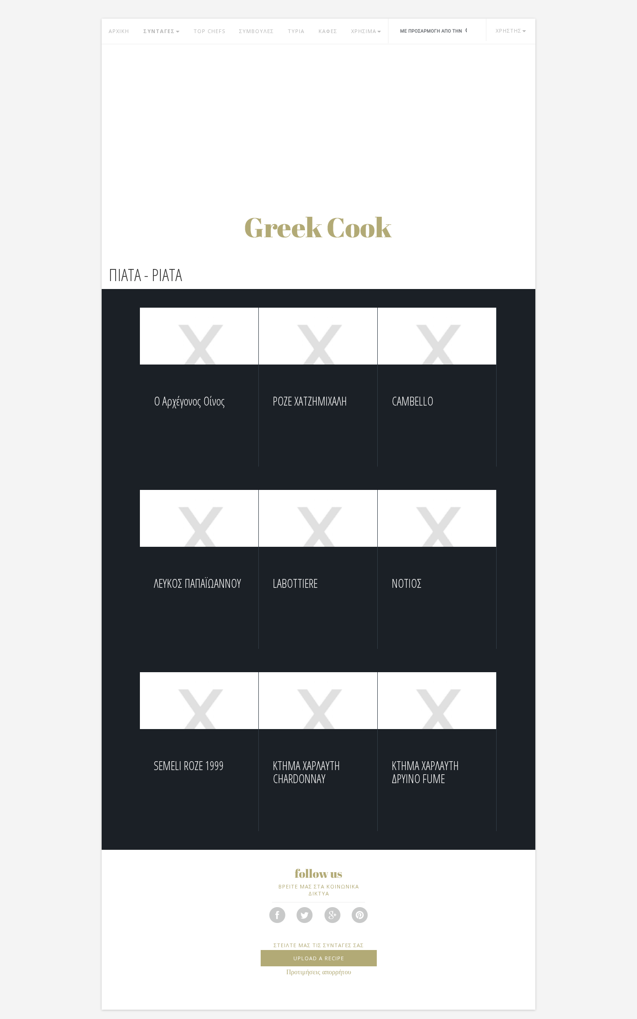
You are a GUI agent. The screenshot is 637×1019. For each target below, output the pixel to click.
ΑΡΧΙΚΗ (119, 31)
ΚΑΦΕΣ (327, 31)
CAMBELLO (412, 401)
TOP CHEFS (209, 31)
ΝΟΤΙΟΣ (407, 583)
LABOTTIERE (295, 583)
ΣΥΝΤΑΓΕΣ (159, 31)
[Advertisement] (318, 119)
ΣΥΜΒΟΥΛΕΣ (256, 31)
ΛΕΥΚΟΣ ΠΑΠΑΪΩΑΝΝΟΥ (197, 583)
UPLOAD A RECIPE (318, 958)
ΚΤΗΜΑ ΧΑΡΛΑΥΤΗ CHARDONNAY (306, 771)
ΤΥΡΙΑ (296, 31)
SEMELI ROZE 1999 (189, 765)
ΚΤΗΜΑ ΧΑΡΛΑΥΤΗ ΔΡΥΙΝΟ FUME (425, 771)
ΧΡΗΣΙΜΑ (363, 31)
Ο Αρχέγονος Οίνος (189, 401)
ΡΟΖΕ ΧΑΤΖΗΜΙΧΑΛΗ (310, 401)
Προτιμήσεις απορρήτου (318, 972)
